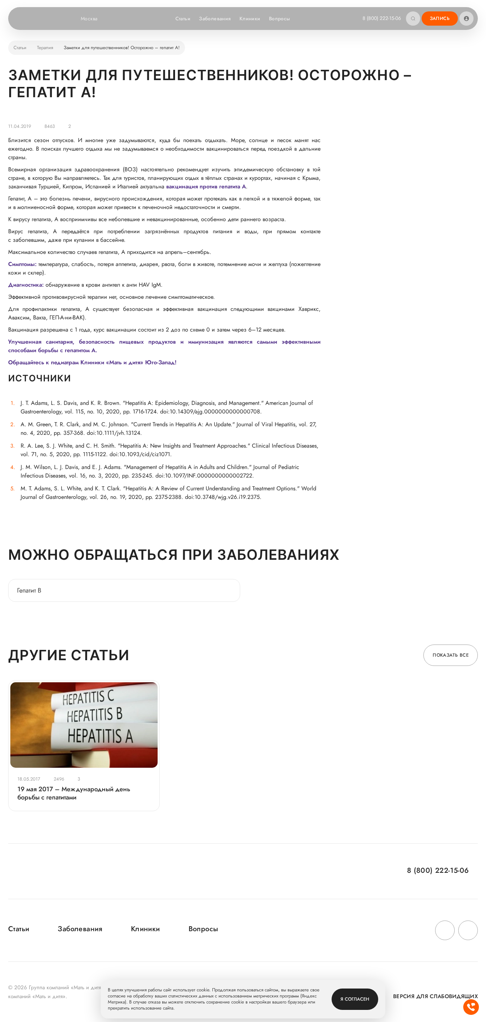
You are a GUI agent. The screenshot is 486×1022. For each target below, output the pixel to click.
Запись (440, 18)
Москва (89, 18)
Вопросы (279, 18)
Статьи (183, 18)
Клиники (249, 18)
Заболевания (215, 18)
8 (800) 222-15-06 (382, 18)
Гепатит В (29, 590)
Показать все (451, 655)
